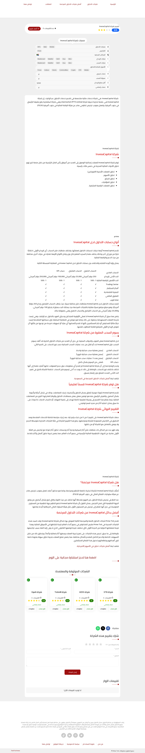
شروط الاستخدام (88, 744)
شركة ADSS (84, 592)
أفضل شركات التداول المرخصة (70, 4)
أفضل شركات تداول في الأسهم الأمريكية (93, 546)
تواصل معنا (28, 4)
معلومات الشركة (103, 610)
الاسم (116, 648)
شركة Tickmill (61, 592)
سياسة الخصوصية (73, 744)
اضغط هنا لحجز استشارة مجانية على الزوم (72, 557)
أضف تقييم (33, 28)
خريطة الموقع (58, 744)
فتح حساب (113, 608)
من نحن (100, 744)
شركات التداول (92, 4)
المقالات (48, 4)
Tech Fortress (15, 750)
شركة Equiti (37, 592)
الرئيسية (113, 4)
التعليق (116, 655)
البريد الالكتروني (65, 648)
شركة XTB (108, 592)
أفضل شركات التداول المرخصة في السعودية (92, 378)
